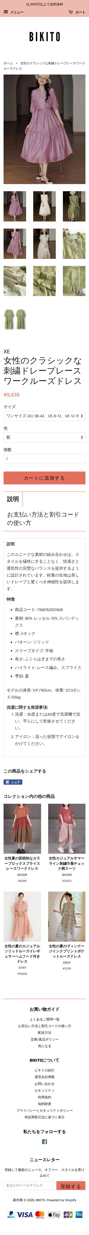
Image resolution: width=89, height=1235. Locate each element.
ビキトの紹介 (45, 1070)
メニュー (16, 12)
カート (80, 12)
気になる (44, 1046)
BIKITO (40, 1200)
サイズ (10, 407)
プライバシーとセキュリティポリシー (44, 1110)
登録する (71, 1186)
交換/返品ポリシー (45, 1039)
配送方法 (44, 1032)
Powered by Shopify (61, 1200)
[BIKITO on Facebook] (44, 1142)
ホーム (8, 63)
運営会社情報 (45, 1077)
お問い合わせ (45, 1084)
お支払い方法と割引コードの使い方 (43, 519)
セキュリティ (45, 1090)
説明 (13, 499)
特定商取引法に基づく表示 (45, 1117)
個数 (8, 450)
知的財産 (44, 1104)
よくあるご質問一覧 (45, 1019)
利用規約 (44, 1097)
